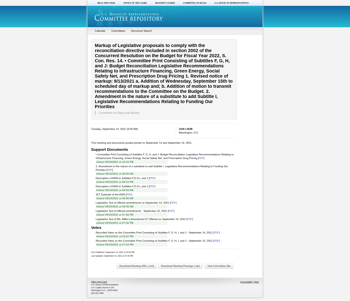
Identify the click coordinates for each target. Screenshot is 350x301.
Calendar (100, 30)
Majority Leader (165, 3)
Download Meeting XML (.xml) (136, 265)
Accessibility (246, 282)
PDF (201, 158)
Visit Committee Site (219, 265)
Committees (118, 30)
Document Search (141, 30)
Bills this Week (106, 3)
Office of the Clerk (135, 3)
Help (256, 282)
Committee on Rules (194, 3)
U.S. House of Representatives (232, 3)
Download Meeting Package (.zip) (180, 265)
